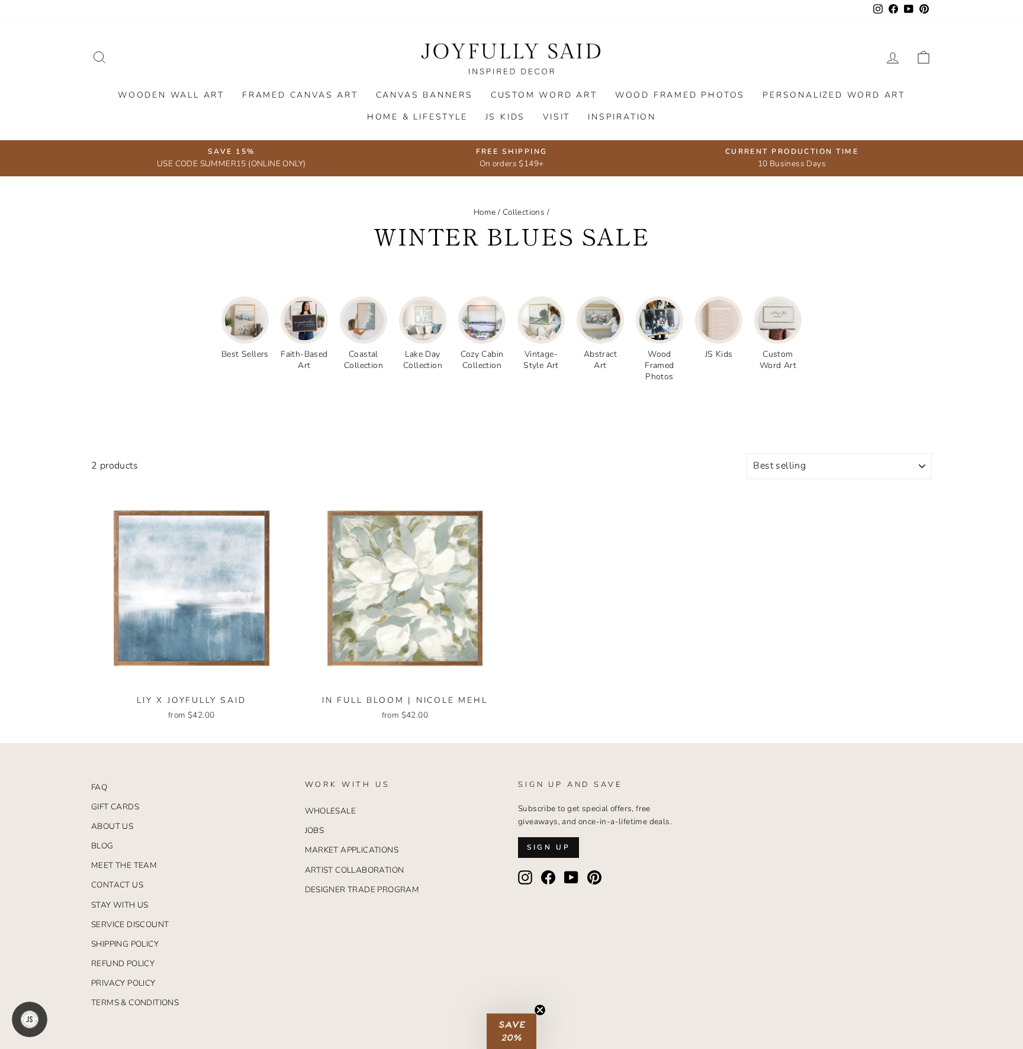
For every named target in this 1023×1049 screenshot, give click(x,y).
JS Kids (505, 116)
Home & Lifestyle (417, 116)
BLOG (102, 845)
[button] (511, 1031)
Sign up (548, 847)
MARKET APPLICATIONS (352, 850)
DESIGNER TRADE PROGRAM (362, 889)
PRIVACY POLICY (123, 983)
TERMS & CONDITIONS (135, 1002)
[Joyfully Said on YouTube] (571, 877)
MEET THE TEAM (124, 865)
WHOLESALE (330, 810)
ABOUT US (112, 826)
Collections (524, 212)
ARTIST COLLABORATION (354, 870)
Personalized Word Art (834, 95)
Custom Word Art (544, 95)
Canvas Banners (424, 95)
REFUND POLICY (123, 963)
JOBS (314, 830)
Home (485, 212)
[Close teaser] (540, 1010)
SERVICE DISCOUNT (130, 924)
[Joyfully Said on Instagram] (525, 877)
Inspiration (622, 116)
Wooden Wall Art (171, 95)
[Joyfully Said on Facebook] (548, 877)
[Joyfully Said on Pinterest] (594, 877)
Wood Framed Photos (680, 95)
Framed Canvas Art (300, 95)
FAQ (99, 787)
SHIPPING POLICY (125, 944)
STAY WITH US (120, 905)
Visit (556, 116)
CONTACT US (117, 884)
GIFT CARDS (115, 806)
